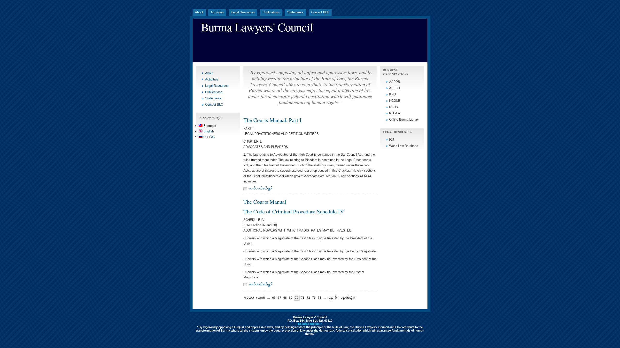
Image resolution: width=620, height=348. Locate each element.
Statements (295, 12)
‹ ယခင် (260, 297)
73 (314, 297)
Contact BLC (320, 12)
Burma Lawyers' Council (257, 27)
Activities (217, 12)
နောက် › (333, 297)
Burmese (209, 126)
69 (290, 297)
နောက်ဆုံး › (348, 297)
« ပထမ (249, 297)
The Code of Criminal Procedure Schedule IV (293, 211)
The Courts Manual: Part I (272, 119)
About (199, 12)
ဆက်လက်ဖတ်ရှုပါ (260, 188)
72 (308, 297)
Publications (271, 12)
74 (319, 297)
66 (274, 297)
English (208, 131)
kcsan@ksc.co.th (310, 324)
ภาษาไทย (208, 136)
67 (279, 297)
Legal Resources (243, 12)
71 (302, 297)
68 (285, 297)
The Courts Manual (264, 201)
